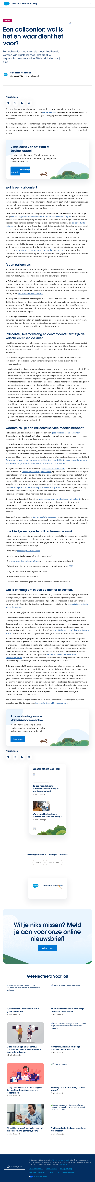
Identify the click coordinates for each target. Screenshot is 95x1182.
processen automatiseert (53, 468)
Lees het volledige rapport (20, 171)
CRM (71, 566)
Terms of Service (51, 1169)
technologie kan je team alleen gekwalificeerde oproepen (35, 487)
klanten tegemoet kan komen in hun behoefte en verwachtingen (41, 216)
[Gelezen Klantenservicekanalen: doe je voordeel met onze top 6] (69, 1033)
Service (7, 20)
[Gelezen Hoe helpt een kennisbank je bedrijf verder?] (69, 1073)
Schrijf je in (47, 947)
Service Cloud (54, 862)
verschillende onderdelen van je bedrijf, (34, 250)
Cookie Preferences (68, 1173)
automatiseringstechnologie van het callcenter (60, 499)
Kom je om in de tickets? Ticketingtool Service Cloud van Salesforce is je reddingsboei (24, 1090)
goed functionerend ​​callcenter (66, 432)
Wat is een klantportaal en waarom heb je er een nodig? (47, 815)
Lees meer (18, 739)
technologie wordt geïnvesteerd (36, 471)
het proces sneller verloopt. (30, 293)
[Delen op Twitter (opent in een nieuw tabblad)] (15, 103)
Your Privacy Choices (40, 1177)
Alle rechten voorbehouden (61, 1160)
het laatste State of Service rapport (51, 703)
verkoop (61, 250)
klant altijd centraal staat (28, 550)
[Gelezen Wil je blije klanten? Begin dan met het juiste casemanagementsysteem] (25, 1114)
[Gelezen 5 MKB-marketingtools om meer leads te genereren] (69, 1114)
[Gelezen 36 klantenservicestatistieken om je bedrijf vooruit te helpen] (69, 994)
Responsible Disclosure (37, 1173)
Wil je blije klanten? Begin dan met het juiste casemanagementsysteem (25, 1129)
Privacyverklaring (66, 1169)
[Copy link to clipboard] (29, 103)
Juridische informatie (36, 1169)
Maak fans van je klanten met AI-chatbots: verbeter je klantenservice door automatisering (24, 1049)
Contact (50, 1173)
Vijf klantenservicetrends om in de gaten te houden (23, 1010)
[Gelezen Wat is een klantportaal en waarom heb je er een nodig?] (41, 806)
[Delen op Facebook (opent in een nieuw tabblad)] (22, 103)
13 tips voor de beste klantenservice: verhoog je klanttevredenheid (46, 789)
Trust (57, 1173)
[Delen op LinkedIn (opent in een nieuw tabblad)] (8, 103)
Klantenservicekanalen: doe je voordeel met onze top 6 (65, 1048)
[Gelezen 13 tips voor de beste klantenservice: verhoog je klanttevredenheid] (41, 778)
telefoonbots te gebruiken (45, 517)
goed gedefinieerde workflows (24, 561)
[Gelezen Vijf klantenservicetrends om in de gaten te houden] (25, 994)
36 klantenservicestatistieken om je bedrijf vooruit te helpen (67, 1010)
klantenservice (49, 112)
